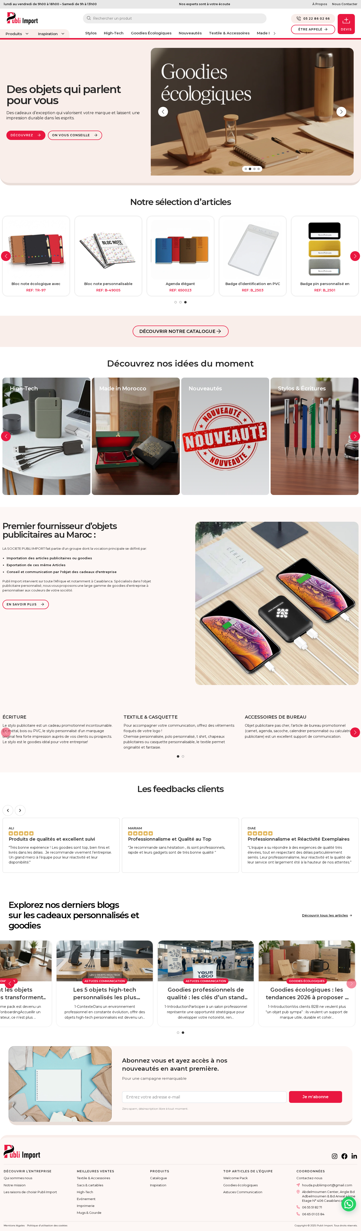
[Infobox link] (59, 729)
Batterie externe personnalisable (325, 286)
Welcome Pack (54, 981)
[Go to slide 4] (258, 169)
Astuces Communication (155, 981)
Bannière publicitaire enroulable (252, 284)
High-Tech (85, 1192)
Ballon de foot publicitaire (36, 284)
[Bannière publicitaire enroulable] (252, 249)
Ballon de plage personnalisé (180, 284)
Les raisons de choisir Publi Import (30, 1192)
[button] (163, 112)
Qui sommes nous (18, 1178)
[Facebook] (344, 1156)
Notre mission (15, 1185)
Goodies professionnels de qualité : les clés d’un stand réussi (256, 993)
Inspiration (158, 1185)
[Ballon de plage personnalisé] (180, 249)
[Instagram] (335, 1156)
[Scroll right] (274, 33)
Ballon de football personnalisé (108, 284)
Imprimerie (86, 1206)
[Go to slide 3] (254, 169)
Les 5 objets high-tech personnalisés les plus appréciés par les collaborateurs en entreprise (155, 993)
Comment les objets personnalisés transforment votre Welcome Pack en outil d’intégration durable (54, 993)
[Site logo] (22, 17)
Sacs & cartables (90, 1185)
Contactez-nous (309, 1178)
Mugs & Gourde (89, 1213)
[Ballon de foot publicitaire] (36, 249)
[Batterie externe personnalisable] (325, 249)
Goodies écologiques (240, 1185)
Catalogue (158, 1178)
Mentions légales (14, 1225)
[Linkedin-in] (354, 1156)
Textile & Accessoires (93, 1178)
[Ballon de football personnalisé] (108, 249)
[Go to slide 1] (246, 169)
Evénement (86, 1199)
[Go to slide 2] (250, 169)
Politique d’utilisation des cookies (47, 1225)
